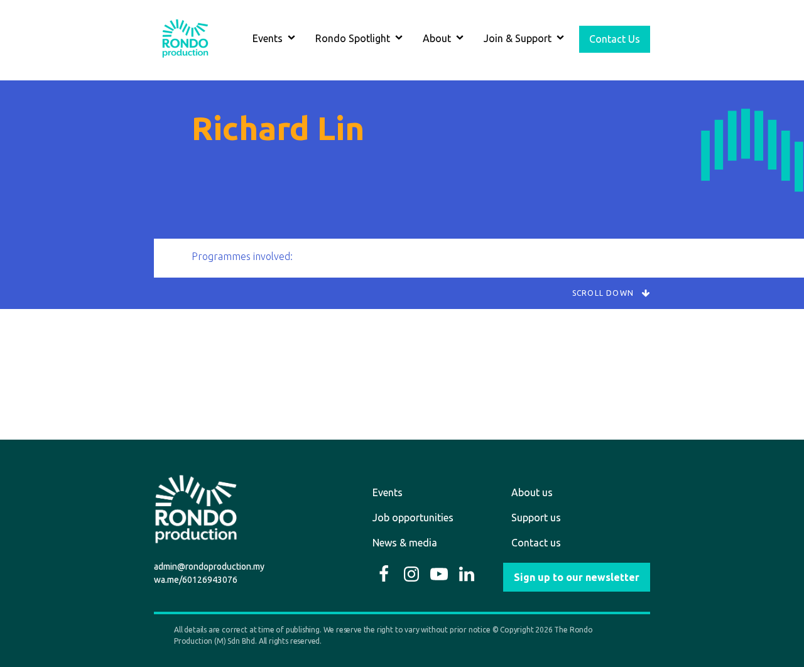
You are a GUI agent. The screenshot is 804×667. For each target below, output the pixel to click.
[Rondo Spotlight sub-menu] (401, 39)
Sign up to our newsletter (576, 577)
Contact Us (614, 39)
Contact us (536, 542)
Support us (536, 517)
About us (532, 492)
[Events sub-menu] (294, 39)
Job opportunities (413, 517)
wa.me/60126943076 (195, 580)
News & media (404, 542)
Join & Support (517, 38)
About (437, 38)
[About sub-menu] (462, 39)
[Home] (185, 39)
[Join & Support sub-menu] (563, 39)
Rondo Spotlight (352, 38)
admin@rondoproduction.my (209, 566)
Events (268, 38)
